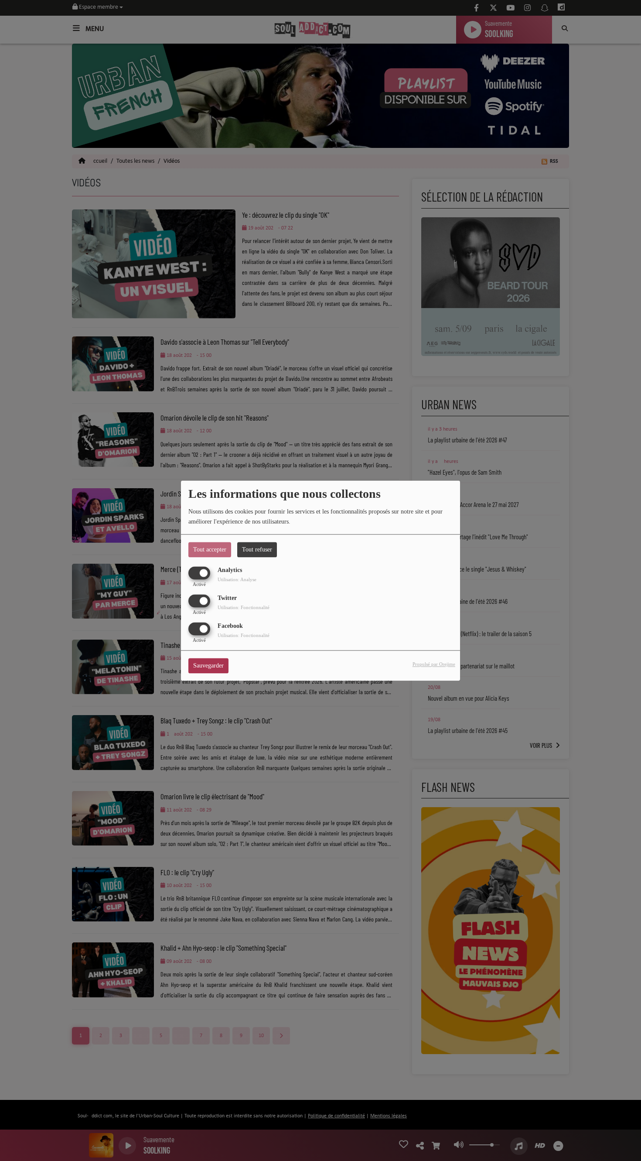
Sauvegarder (208, 665)
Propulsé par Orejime (434, 664)
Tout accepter (209, 549)
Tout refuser (257, 549)
